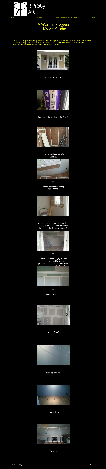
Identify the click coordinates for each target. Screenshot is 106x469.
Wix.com (23, 465)
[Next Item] (66, 59)
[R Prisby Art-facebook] (90, 464)
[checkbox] (53, 73)
